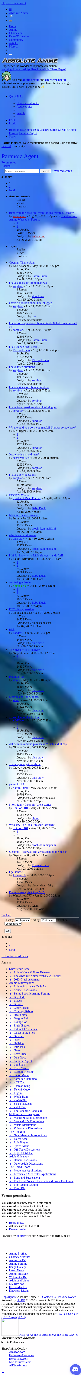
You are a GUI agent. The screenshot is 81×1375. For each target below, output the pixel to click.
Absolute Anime (18, 13)
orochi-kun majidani (44, 528)
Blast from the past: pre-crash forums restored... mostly (41, 212)
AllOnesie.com (18, 1365)
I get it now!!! (17, 872)
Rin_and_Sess (21, 350)
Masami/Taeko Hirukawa (24, 515)
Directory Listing (19, 1290)
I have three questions (22, 366)
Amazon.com (17, 1351)
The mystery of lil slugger (24, 649)
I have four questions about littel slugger (33, 407)
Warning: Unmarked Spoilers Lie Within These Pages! (34, 69)
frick (12, 629)
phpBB (21, 1235)
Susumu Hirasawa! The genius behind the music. (38, 851)
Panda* (17, 632)
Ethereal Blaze (40, 865)
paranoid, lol (16, 784)
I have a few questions (22, 474)
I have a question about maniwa (28, 282)
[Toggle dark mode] (10, 21)
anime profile (30, 79)
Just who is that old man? (24, 454)
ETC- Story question (21, 609)
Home (12, 26)
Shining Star (20, 585)
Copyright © (9, 1296)
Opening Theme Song (22, 262)
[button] (12, 190)
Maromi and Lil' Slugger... (24, 696)
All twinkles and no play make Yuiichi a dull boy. (38, 744)
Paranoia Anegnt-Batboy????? (27, 892)
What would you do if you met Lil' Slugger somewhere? (42, 427)
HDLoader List (18, 1287)
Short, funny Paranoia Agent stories (30, 804)
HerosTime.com (18, 1358)
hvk (34, 316)
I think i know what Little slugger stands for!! (36, 555)
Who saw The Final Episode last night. (32, 824)
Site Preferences (14, 1342)
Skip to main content (14, 3)
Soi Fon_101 (20, 808)
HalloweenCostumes (21, 1355)
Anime (13, 29)
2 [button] (10, 186)
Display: (10, 920)
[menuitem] (28, 103)
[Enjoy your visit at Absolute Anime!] (30, 62)
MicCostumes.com (20, 1362)
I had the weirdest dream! (24, 346)
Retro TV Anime (19, 36)
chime (35, 818)
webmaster (19, 216)
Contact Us (49, 1296)
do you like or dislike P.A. (24, 717)
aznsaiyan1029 (22, 457)
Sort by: (36, 920)
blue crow (19, 538)
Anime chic (19, 875)
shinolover (38, 296)
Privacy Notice (67, 1296)
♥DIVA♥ (18, 720)
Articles (13, 43)
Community (16, 39)
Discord (6, 146)
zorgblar (18, 286)
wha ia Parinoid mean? (22, 535)
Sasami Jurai (39, 276)
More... (13, 46)
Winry (16, 680)
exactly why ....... (19, 494)
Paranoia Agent (20, 156)
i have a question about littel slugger (30, 303)
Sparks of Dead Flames (26, 498)
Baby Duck (39, 508)
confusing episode (20, 582)
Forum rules (9, 162)
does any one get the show (24, 764)
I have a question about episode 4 (29, 387)
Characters (15, 33)
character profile (55, 79)
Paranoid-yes (16, 676)
